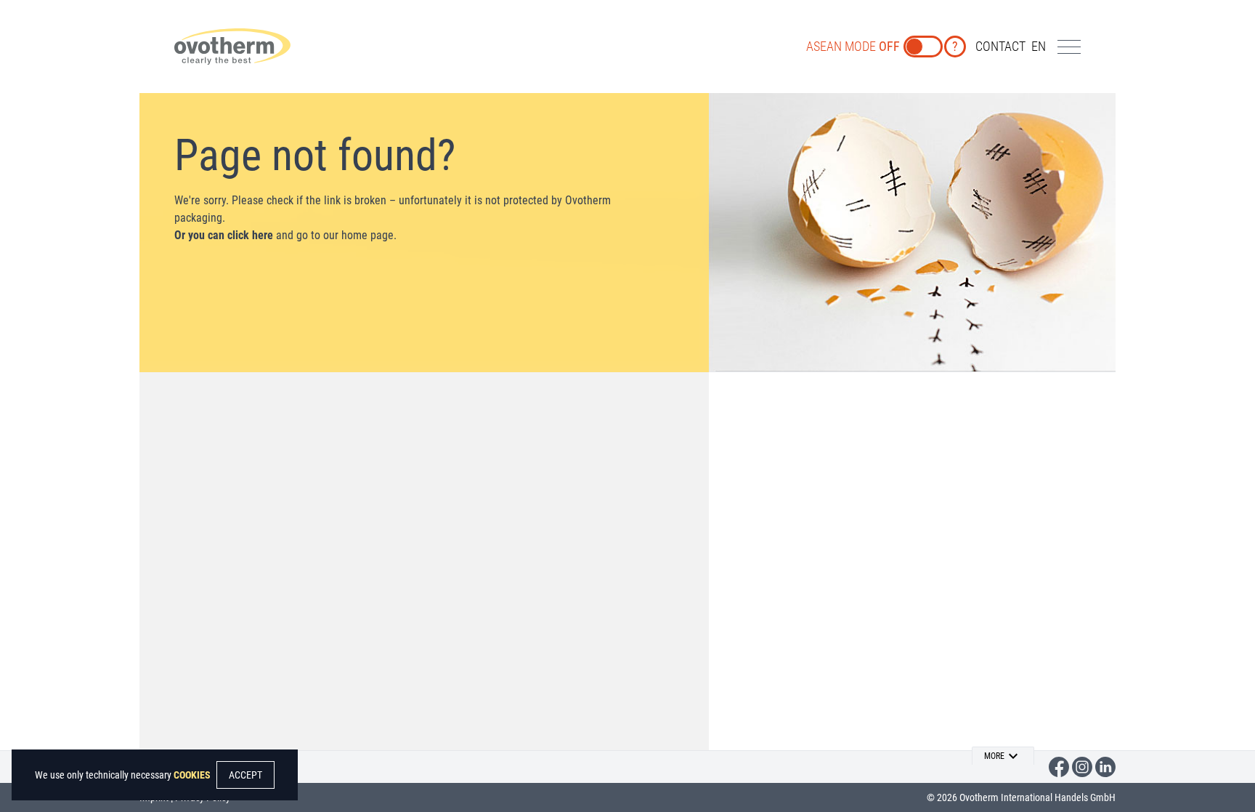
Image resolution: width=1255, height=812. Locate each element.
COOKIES (192, 775)
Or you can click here (223, 235)
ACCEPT (245, 775)
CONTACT (1000, 46)
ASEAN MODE (853, 46)
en (1038, 46)
